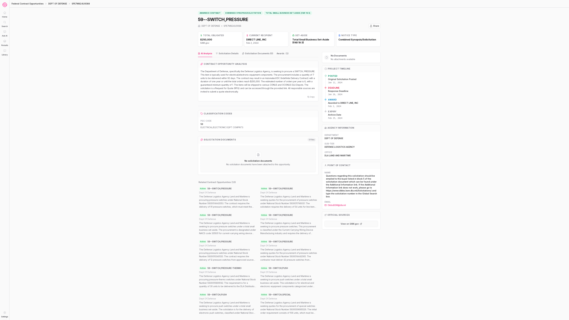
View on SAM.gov (350, 224)
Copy (312, 97)
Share (376, 26)
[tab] (205, 53)
